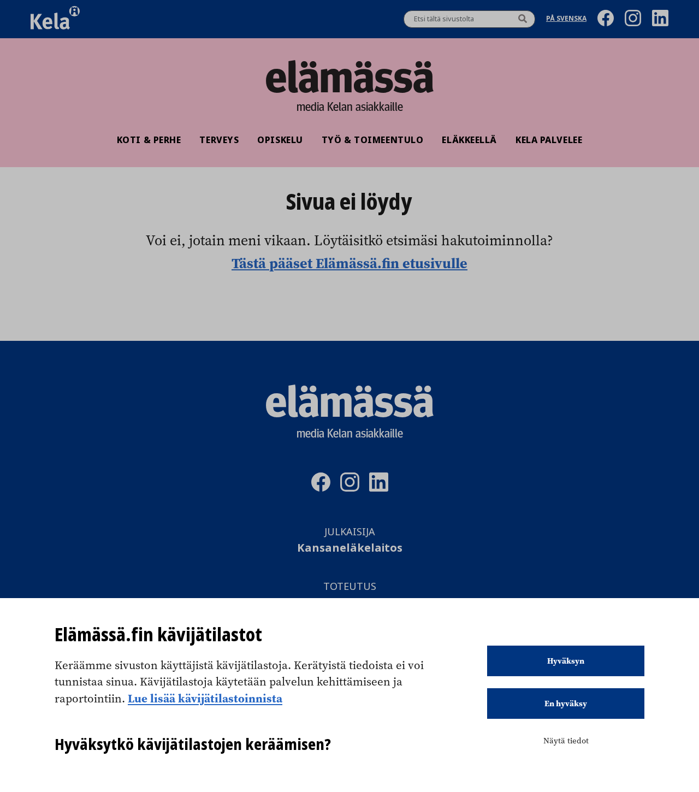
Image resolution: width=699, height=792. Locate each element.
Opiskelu (280, 139)
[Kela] (55, 19)
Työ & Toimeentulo (373, 139)
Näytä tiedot (566, 740)
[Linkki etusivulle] (349, 76)
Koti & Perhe (149, 139)
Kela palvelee (549, 139)
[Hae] (522, 19)
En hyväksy (565, 703)
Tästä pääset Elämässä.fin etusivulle (349, 263)
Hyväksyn (565, 660)
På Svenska (566, 19)
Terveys (219, 139)
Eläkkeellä (469, 139)
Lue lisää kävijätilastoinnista (205, 698)
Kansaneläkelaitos (349, 548)
